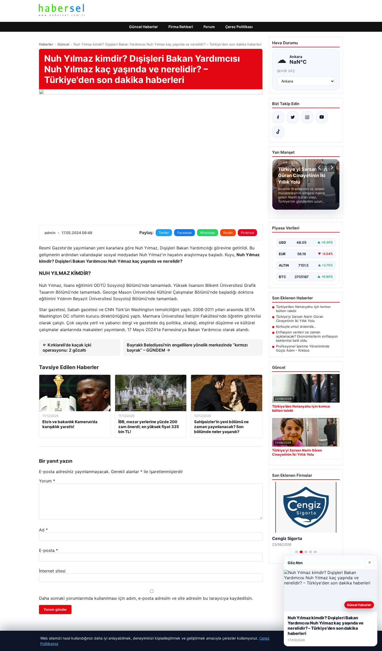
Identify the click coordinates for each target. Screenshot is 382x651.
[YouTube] (322, 117)
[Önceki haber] (320, 167)
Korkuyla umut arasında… (296, 326)
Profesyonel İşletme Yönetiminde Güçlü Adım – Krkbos (303, 348)
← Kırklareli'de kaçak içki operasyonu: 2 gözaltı (67, 347)
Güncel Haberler (143, 26)
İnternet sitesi (52, 570)
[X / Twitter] (293, 117)
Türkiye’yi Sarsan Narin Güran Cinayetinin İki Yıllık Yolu (299, 318)
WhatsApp (207, 233)
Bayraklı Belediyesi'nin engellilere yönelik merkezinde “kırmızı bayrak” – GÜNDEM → (187, 347)
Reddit (228, 233)
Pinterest (247, 233)
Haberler (46, 44)
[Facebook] (278, 117)
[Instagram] (307, 117)
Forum (209, 26)
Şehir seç (286, 71)
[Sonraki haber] (331, 167)
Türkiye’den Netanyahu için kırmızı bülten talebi (303, 309)
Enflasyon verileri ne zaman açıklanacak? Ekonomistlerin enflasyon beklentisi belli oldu (307, 336)
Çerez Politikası (239, 26)
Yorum (47, 481)
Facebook (184, 233)
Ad (43, 529)
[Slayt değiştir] (296, 552)
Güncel (63, 44)
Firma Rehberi (180, 26)
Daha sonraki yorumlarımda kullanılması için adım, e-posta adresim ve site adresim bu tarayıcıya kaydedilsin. (146, 598)
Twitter (164, 233)
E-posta (48, 550)
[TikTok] (278, 132)
